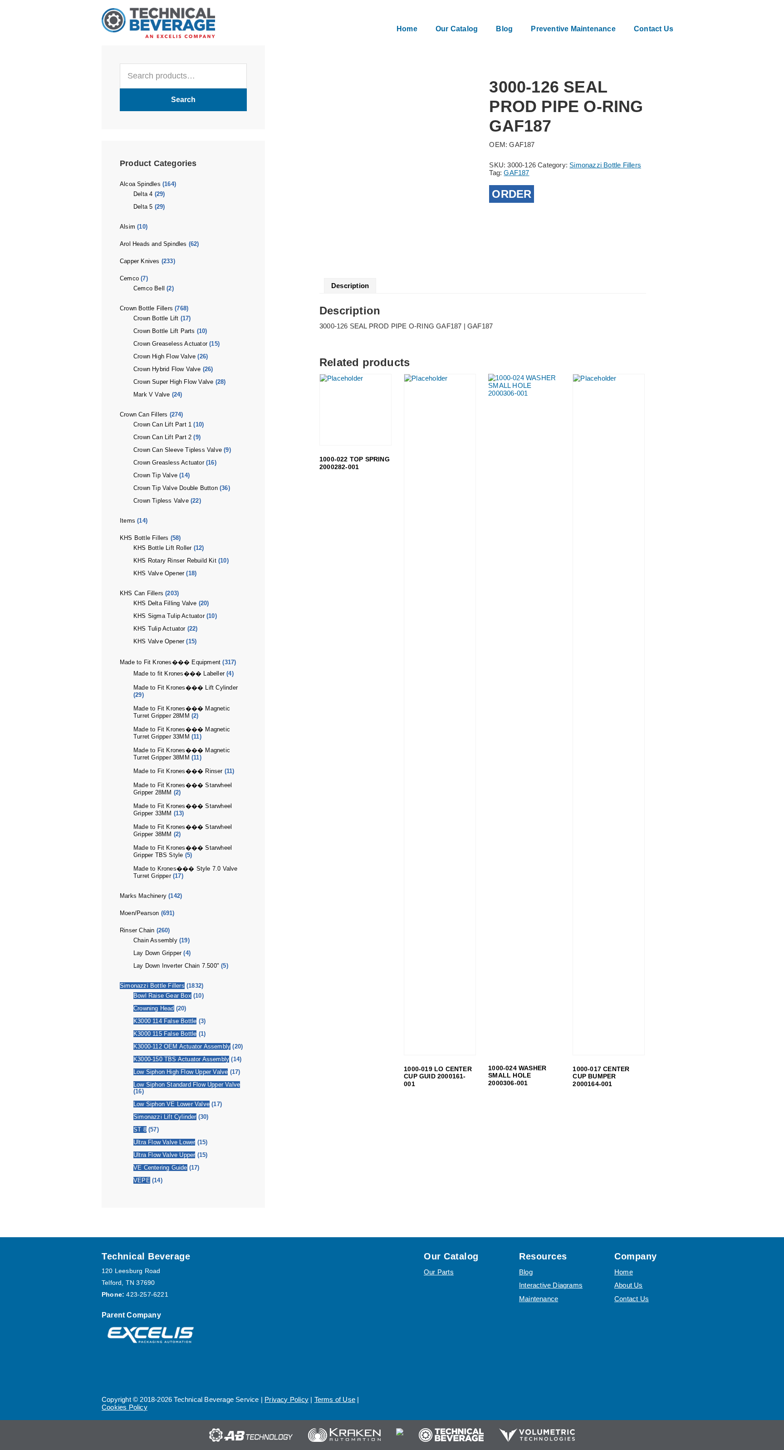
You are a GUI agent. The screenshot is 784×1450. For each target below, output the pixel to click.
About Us (628, 1285)
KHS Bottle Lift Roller (162, 547)
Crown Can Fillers (143, 414)
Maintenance (538, 1299)
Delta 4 (142, 194)
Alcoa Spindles (140, 184)
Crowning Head (153, 1008)
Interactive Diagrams (551, 1285)
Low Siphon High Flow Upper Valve (180, 1071)
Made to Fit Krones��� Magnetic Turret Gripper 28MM (181, 712)
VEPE (141, 1180)
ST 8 (140, 1129)
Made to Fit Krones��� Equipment (170, 662)
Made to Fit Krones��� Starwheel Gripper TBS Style (182, 851)
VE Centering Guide (160, 1167)
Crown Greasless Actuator (168, 462)
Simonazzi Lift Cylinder (164, 1116)
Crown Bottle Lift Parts (164, 331)
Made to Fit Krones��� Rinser (178, 771)
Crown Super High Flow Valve (173, 381)
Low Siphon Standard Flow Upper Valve (186, 1084)
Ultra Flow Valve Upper (164, 1154)
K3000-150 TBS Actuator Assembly (181, 1059)
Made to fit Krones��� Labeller (179, 673)
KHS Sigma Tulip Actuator (169, 615)
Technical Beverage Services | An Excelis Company (158, 23)
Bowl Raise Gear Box (162, 995)
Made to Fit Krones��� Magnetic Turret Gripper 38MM (181, 754)
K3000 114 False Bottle (164, 1021)
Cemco (129, 278)
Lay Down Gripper (157, 953)
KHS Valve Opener (158, 573)
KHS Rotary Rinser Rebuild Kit (174, 560)
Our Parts (439, 1272)
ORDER (511, 194)
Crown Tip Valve (155, 475)
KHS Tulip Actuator (159, 628)
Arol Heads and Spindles (153, 243)
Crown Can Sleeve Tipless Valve (177, 449)
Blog (526, 1272)
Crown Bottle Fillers (146, 308)
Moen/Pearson (139, 913)
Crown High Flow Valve (164, 356)
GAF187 (516, 172)
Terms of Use (334, 1399)
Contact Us (631, 1299)
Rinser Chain (137, 930)
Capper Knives (140, 261)
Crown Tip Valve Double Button (175, 488)
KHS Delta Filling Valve (165, 603)
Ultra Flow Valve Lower (164, 1142)
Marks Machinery (143, 895)
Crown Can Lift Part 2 (162, 437)
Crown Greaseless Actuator (170, 343)
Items (127, 520)
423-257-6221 (147, 1294)
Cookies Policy (124, 1407)
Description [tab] (350, 285)
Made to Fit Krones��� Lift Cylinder (185, 687)
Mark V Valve (151, 394)
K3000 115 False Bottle (164, 1033)
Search (183, 99)
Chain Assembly (155, 940)
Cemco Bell (149, 288)
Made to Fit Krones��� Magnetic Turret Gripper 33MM (181, 733)
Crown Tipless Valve (161, 500)
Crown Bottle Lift (155, 318)
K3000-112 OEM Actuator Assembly (181, 1046)
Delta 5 (142, 206)
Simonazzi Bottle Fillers (152, 985)
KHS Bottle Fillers (144, 537)
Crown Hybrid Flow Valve (167, 369)
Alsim (127, 226)
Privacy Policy (287, 1399)
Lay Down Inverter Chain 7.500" (176, 965)
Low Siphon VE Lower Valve (171, 1104)
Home (623, 1272)
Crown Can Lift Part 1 (162, 424)
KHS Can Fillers (141, 593)
